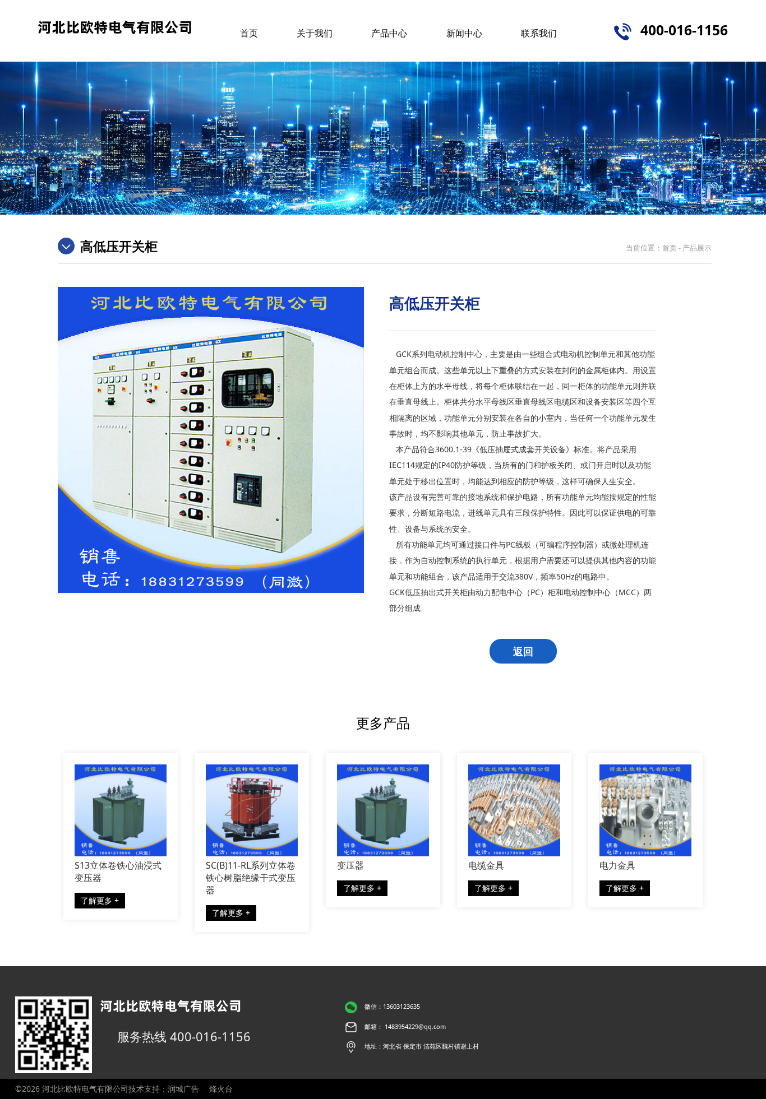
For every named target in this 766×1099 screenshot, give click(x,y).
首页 (249, 32)
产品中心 (389, 32)
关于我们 (315, 32)
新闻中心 (464, 32)
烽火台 (221, 1088)
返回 (523, 651)
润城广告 (183, 1088)
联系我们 (539, 32)
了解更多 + (100, 900)
